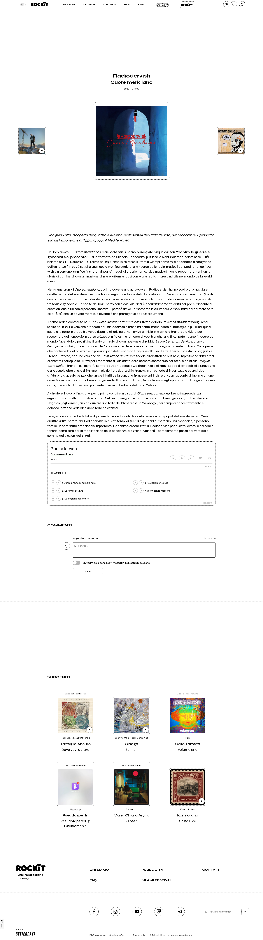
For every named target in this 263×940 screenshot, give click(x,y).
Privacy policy (139, 935)
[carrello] (226, 4)
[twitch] (158, 911)
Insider (162, 5)
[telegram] (180, 911)
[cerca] (234, 4)
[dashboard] (242, 4)
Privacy (2, 925)
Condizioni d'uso (117, 935)
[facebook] (94, 911)
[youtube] (137, 911)
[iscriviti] (245, 911)
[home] (39, 4)
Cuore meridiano (62, 454)
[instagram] (115, 911)
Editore (18, 930)
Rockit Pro (187, 4)
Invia (87, 571)
